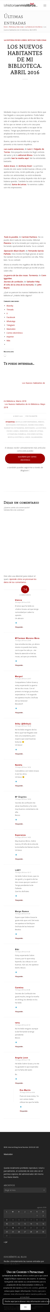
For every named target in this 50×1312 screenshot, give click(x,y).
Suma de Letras (36, 431)
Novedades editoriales (16, 425)
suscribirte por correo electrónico (25, 458)
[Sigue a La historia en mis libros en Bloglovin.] (25, 486)
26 (19, 1232)
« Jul (5, 1242)
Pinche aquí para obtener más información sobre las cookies (27, 1301)
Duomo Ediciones (36, 425)
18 (13, 1228)
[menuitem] (39, 5)
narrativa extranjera (14, 428)
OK (25, 1307)
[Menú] (44, 5)
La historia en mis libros (33, 27)
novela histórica (16, 437)
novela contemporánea (26, 422)
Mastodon (8, 1154)
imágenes (23, 431)
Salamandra (36, 437)
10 (7, 1224)
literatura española (16, 434)
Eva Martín (33, 416)
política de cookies (30, 1288)
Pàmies (41, 422)
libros (27, 437)
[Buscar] (39, 5)
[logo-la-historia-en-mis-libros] (21, 5)
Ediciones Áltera (34, 434)
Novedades (30, 428)
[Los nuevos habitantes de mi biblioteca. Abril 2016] (25, 96)
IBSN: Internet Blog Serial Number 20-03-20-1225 (21, 1147)
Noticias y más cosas (16, 27)
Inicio (6, 27)
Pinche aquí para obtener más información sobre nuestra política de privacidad (25, 1294)
